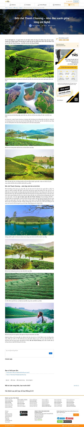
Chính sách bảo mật (8, 415)
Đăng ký (76, 414)
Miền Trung (16, 7)
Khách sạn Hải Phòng (33, 402)
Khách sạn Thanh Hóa (33, 406)
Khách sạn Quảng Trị (8, 406)
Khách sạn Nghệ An (57, 403)
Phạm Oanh (34, 25)
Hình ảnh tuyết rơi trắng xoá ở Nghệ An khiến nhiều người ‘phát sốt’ (17, 372)
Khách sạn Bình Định (57, 399)
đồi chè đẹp (13, 380)
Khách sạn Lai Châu (8, 403)
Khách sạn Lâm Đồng (21, 403)
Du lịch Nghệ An (29, 380)
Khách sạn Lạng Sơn (33, 403)
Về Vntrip (6, 411)
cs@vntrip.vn (39, 418)
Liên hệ (6, 412)
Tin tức (6, 7)
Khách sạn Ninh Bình (70, 403)
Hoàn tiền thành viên (8, 420)
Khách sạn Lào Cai (45, 403)
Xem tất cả (76, 385)
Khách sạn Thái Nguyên (21, 406)
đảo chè (7, 380)
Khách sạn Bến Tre (45, 399)
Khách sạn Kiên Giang (70, 402)
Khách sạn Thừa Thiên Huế (46, 406)
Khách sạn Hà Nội (8, 402)
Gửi (50, 353)
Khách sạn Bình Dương (70, 399)
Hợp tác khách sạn (8, 416)
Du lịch (10, 7)
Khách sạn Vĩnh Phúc (8, 407)
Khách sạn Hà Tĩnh (20, 402)
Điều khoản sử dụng (8, 413)
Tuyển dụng (7, 419)
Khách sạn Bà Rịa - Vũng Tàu (22, 399)
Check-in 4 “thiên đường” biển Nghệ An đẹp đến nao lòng (16, 374)
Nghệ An (20, 7)
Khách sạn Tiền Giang (58, 406)
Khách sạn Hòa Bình (45, 402)
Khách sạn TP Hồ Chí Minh (71, 406)
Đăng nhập (76, 1)
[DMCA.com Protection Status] (64, 421)
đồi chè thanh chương (21, 380)
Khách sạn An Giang (8, 399)
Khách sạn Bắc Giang (33, 399)
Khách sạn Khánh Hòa (58, 402)
